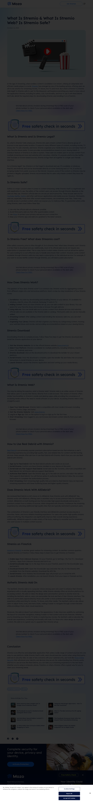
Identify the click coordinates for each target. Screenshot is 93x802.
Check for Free (46, 405)
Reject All (69, 793)
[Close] (90, 793)
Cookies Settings (69, 789)
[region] (46, 793)
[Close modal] (88, 376)
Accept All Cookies (69, 798)
